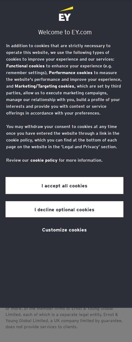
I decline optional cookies (64, 209)
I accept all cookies (64, 185)
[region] (66, 154)
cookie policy (43, 160)
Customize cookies (64, 229)
